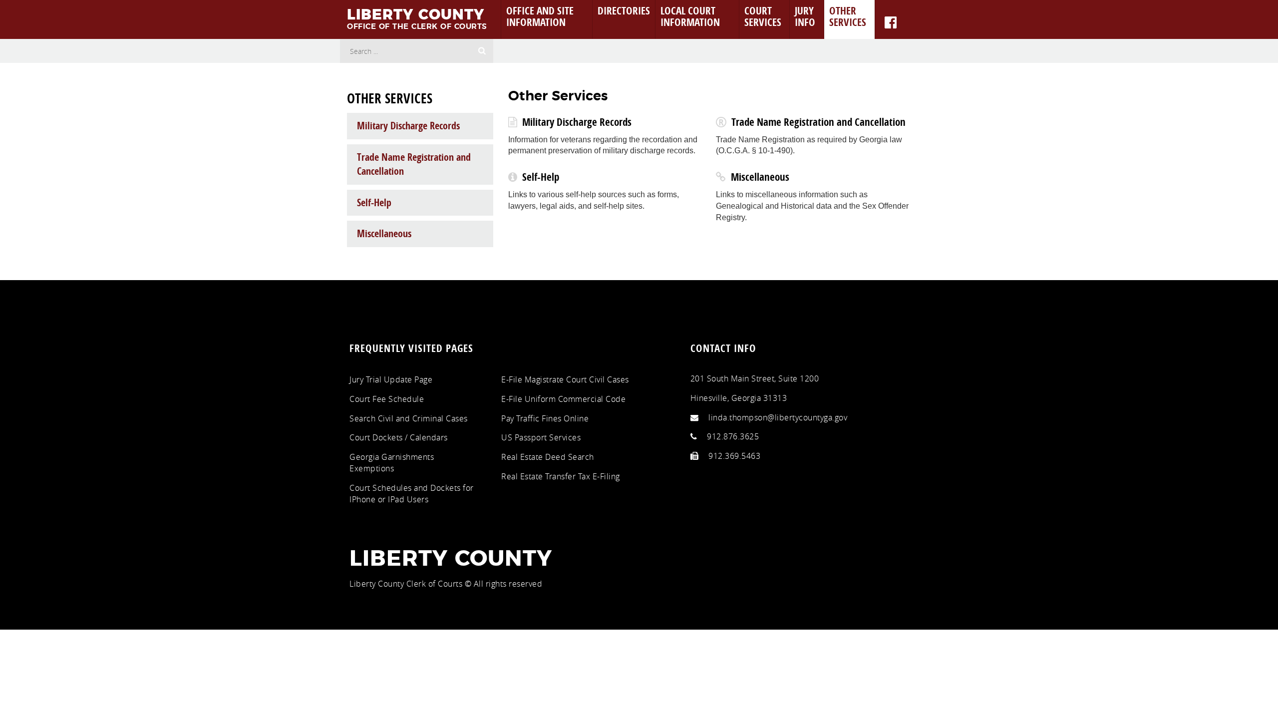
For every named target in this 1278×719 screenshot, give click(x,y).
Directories (624, 10)
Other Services (847, 16)
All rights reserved (508, 583)
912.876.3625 (733, 436)
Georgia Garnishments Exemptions (391, 462)
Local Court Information (690, 16)
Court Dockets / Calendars (398, 437)
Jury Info (805, 16)
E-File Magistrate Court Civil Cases (565, 379)
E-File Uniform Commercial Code (563, 398)
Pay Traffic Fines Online (545, 418)
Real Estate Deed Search (547, 456)
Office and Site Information (540, 16)
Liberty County (450, 559)
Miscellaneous (760, 177)
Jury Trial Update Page (390, 379)
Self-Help (540, 177)
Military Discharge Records (577, 122)
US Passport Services (541, 437)
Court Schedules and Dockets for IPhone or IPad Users (411, 493)
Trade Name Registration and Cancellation (818, 122)
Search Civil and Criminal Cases (408, 418)
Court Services (762, 16)
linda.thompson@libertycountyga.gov (777, 417)
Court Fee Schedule (386, 398)
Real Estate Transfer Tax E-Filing (560, 476)
